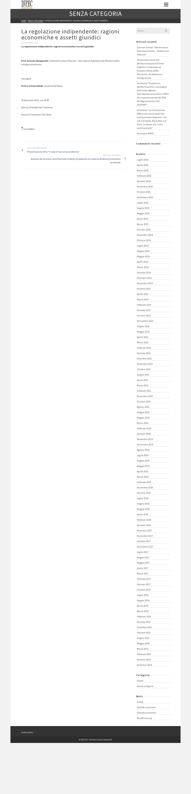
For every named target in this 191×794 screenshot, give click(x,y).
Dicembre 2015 (144, 627)
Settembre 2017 (145, 546)
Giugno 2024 (143, 250)
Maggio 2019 (143, 465)
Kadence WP (108, 740)
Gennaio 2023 (144, 310)
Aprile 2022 (142, 336)
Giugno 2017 (143, 557)
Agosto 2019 (143, 449)
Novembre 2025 (145, 186)
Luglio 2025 (142, 202)
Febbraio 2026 (144, 175)
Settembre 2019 (145, 444)
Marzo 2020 (142, 422)
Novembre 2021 (145, 363)
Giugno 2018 (143, 503)
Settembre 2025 (145, 197)
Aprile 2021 (142, 379)
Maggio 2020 (143, 417)
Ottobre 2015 (144, 632)
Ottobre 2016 (144, 589)
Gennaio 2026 (144, 181)
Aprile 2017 (142, 568)
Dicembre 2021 (144, 358)
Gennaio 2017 (144, 584)
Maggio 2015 (143, 643)
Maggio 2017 (143, 562)
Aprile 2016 (142, 605)
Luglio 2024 (142, 245)
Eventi (140, 680)
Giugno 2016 (143, 600)
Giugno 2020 (143, 412)
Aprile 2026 (142, 164)
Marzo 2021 (142, 385)
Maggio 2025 (143, 213)
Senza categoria (145, 686)
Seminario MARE (145, 133)
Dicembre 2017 (144, 530)
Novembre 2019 (145, 439)
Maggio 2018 (143, 508)
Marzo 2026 (142, 170)
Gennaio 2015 (144, 659)
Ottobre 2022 (144, 315)
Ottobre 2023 (144, 288)
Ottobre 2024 (144, 240)
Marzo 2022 (142, 342)
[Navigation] (166, 4)
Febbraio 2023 (144, 304)
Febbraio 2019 (144, 482)
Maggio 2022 (143, 331)
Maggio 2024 (143, 256)
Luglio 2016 (142, 594)
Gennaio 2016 (144, 621)
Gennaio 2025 (144, 229)
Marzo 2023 (142, 299)
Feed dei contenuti (146, 707)
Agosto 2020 (143, 406)
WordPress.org (144, 718)
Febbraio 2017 (144, 578)
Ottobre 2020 (144, 401)
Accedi (140, 701)
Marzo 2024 (142, 267)
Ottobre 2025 (144, 191)
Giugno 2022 (143, 326)
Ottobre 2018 (144, 492)
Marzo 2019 (142, 476)
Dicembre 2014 (144, 664)
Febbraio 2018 (144, 519)
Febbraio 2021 (144, 390)
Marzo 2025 (142, 224)
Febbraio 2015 (144, 654)
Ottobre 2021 (144, 369)
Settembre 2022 (145, 320)
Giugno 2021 (143, 374)
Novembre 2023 (145, 283)
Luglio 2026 (142, 159)
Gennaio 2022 (144, 353)
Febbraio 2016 (144, 616)
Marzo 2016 (142, 611)
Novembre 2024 (145, 234)
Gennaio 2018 (144, 525)
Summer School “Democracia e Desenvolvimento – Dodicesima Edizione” (153, 51)
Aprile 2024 (142, 261)
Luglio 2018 (142, 498)
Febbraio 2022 (144, 347)
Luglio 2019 (142, 455)
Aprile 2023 (142, 293)
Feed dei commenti (146, 712)
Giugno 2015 (143, 637)
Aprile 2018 (142, 514)
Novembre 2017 (145, 535)
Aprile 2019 (142, 471)
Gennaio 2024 (144, 272)
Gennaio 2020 (144, 433)
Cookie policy (27, 732)
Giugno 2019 (143, 460)
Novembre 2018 (145, 487)
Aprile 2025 (142, 218)
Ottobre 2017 (144, 541)
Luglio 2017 (142, 551)
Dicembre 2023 (144, 277)
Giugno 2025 (143, 207)
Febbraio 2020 (144, 428)
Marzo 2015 (142, 648)
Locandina (29, 128)
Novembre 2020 (145, 396)
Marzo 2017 (142, 573)
